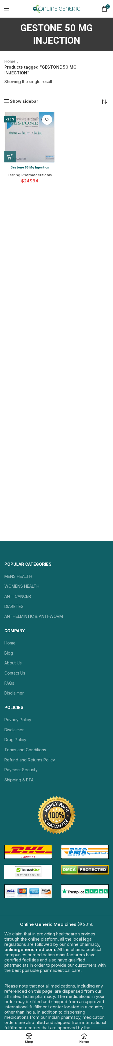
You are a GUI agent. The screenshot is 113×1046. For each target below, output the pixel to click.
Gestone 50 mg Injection (29, 167)
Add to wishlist (47, 120)
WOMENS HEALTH (21, 586)
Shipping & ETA (19, 779)
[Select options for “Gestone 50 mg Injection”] (10, 156)
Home (10, 61)
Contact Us (14, 673)
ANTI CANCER (17, 596)
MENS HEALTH (18, 576)
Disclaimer (14, 692)
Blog (8, 653)
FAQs (9, 683)
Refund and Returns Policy (29, 759)
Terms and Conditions (25, 749)
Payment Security (21, 769)
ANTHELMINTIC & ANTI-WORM (33, 616)
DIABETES (13, 606)
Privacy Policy (17, 719)
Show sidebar (24, 101)
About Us (13, 662)
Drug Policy (15, 739)
